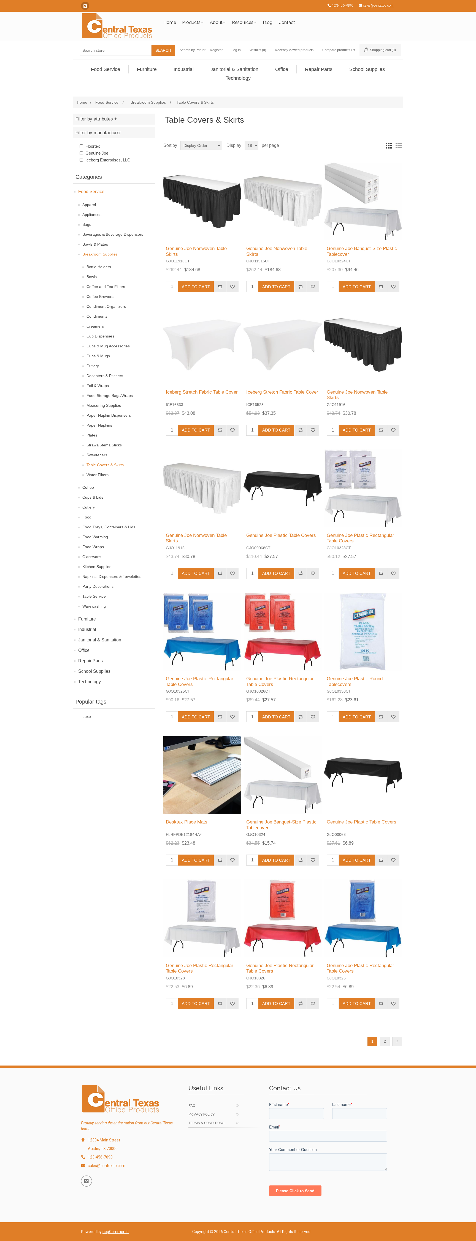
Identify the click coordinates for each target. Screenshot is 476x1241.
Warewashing (94, 606)
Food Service (91, 191)
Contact (286, 22)
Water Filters (97, 475)
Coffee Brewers (99, 296)
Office (84, 650)
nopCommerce (115, 1231)
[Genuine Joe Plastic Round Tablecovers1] (363, 632)
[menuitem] (106, 69)
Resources (242, 22)
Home (169, 22)
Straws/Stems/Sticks (104, 445)
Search (163, 50)
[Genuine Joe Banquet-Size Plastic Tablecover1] (363, 201)
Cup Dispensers (100, 336)
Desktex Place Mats (186, 822)
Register (216, 50)
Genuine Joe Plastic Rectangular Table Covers (360, 538)
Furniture (87, 619)
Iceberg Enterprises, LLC (107, 160)
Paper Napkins (99, 425)
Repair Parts (90, 660)
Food (86, 517)
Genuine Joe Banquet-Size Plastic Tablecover (362, 251)
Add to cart (196, 286)
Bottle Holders (98, 267)
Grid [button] (388, 145)
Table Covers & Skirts (105, 465)
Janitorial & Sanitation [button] (234, 69)
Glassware (91, 556)
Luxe (86, 717)
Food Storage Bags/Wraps (109, 395)
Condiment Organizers (106, 306)
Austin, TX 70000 (103, 1148)
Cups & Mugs (98, 356)
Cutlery (92, 366)
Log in (236, 50)
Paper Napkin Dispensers (108, 415)
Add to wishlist (232, 286)
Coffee (88, 487)
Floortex (92, 146)
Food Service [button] (105, 69)
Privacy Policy (202, 1114)
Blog (267, 22)
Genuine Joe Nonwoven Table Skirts (196, 251)
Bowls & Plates (95, 244)
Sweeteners (96, 455)
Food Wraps (93, 547)
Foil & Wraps (97, 385)
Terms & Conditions (207, 1123)
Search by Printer (192, 50)
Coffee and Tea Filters (105, 286)
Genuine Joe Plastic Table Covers (281, 535)
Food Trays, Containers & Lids (108, 527)
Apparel (89, 204)
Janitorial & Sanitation (99, 640)
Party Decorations (97, 586)
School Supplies (94, 671)
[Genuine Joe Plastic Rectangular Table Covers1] (363, 488)
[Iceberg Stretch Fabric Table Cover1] (202, 345)
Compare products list (338, 50)
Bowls (91, 276)
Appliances (91, 214)
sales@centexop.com (378, 5)
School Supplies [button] (367, 69)
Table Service (94, 596)
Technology (89, 681)
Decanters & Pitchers (104, 376)
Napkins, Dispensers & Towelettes (111, 576)
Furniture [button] (147, 69)
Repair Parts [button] (318, 69)
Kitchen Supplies (96, 566)
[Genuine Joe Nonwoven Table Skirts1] (202, 201)
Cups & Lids (92, 497)
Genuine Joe (96, 153)
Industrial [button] (184, 69)
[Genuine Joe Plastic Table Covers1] (282, 488)
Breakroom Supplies (100, 254)
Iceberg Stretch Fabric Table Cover (202, 392)
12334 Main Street (104, 1140)
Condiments (96, 316)
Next (397, 1041)
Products (191, 22)
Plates (91, 435)
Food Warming (95, 537)
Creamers (95, 326)
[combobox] (116, 50)
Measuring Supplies (103, 405)
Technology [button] (238, 78)
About (216, 22)
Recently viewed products (294, 50)
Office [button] (281, 69)
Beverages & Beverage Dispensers (112, 234)
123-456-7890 (342, 5)
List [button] (398, 145)
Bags (86, 224)
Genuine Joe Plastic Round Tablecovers (355, 681)
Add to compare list (220, 286)
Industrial (87, 629)
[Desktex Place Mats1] (202, 775)
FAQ (192, 1105)
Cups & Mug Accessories (108, 346)
